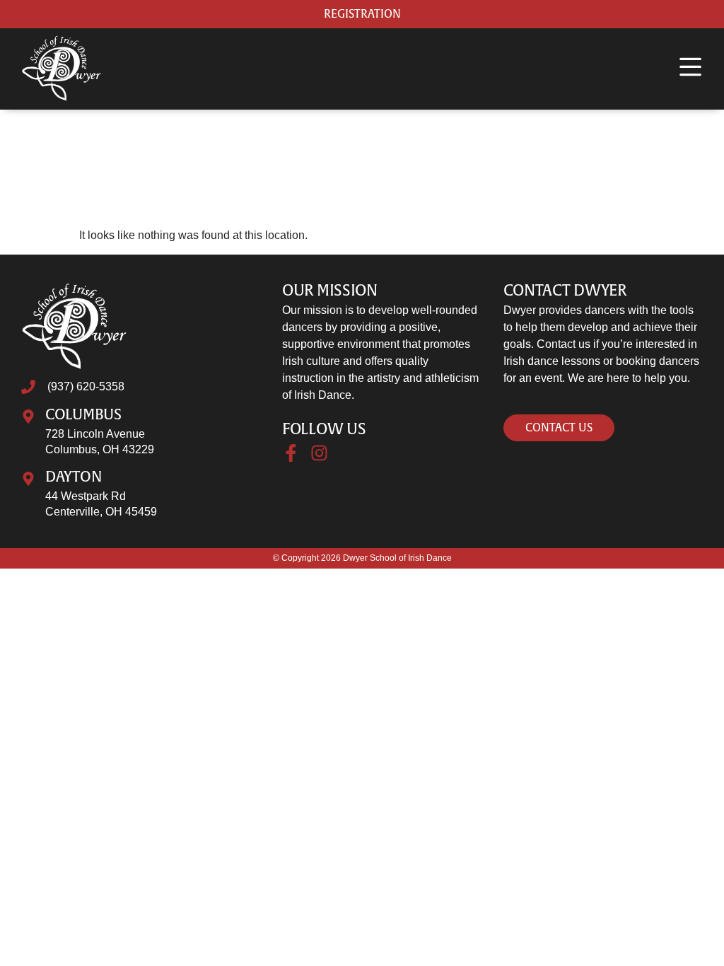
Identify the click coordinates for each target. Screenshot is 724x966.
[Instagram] (319, 453)
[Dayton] (28, 479)
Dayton (73, 477)
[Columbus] (28, 416)
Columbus (83, 414)
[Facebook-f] (291, 453)
